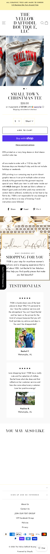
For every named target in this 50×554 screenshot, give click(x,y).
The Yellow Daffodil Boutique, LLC (25, 22)
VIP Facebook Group (25, 518)
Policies (25, 522)
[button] (25, 106)
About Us (25, 504)
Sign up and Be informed (25, 495)
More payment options (25, 144)
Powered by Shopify (24, 551)
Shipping (16, 109)
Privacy (25, 527)
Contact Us (25, 508)
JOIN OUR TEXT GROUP (25, 513)
